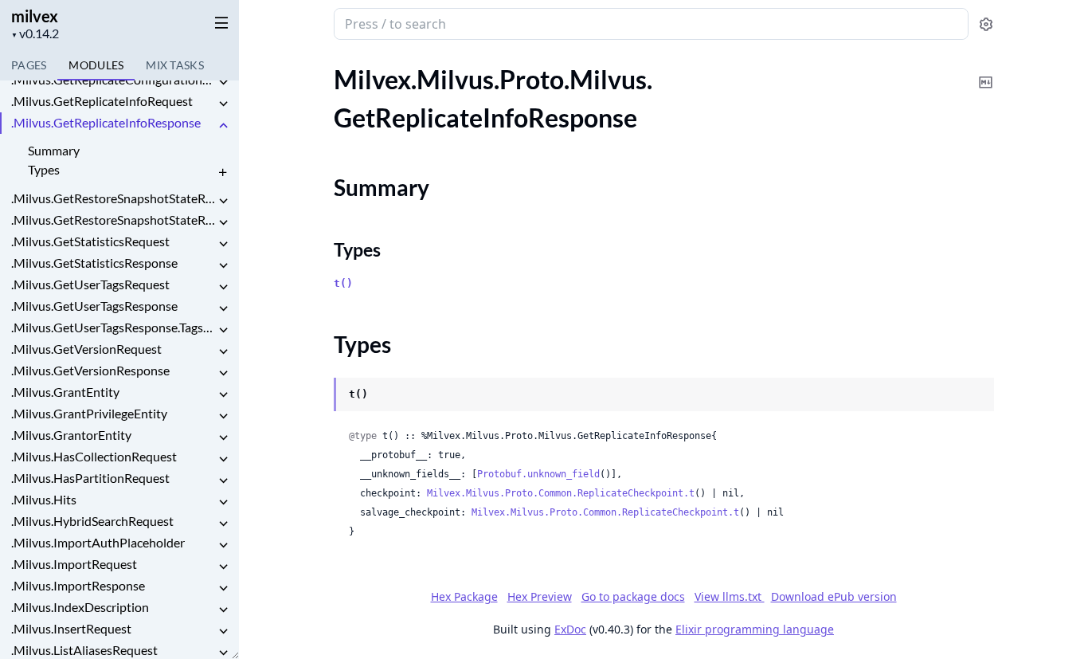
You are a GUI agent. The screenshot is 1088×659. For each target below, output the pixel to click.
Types (44, 169)
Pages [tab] (28, 65)
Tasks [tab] (175, 65)
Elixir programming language (754, 629)
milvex (34, 15)
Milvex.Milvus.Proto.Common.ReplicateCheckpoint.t (561, 493)
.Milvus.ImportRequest (74, 563)
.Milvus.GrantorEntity (71, 434)
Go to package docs (633, 596)
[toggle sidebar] (218, 22)
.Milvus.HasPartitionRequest (90, 477)
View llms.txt (730, 596)
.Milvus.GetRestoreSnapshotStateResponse (113, 219)
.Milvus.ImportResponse (78, 585)
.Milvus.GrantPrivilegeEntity (89, 413)
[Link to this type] (318, 395)
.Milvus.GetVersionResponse (90, 370)
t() (343, 283)
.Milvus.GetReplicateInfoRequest (102, 100)
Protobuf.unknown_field (538, 474)
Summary (54, 150)
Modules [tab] (95, 65)
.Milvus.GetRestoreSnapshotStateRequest (113, 198)
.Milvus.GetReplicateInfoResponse (106, 122)
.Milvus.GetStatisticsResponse (94, 262)
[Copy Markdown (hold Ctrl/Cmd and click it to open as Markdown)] (986, 71)
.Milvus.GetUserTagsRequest (90, 284)
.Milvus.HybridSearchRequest (92, 520)
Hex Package (464, 596)
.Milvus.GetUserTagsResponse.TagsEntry (113, 327)
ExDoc (570, 629)
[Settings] (986, 24)
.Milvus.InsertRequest (71, 628)
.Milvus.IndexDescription (80, 606)
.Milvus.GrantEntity (65, 391)
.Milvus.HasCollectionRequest (94, 456)
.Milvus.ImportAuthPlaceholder (98, 542)
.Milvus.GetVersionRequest (86, 348)
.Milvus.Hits (43, 499)
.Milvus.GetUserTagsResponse (94, 305)
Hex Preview (539, 596)
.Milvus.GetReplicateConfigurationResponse (113, 79)
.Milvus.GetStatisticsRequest (90, 241)
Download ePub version (834, 596)
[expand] (223, 82)
